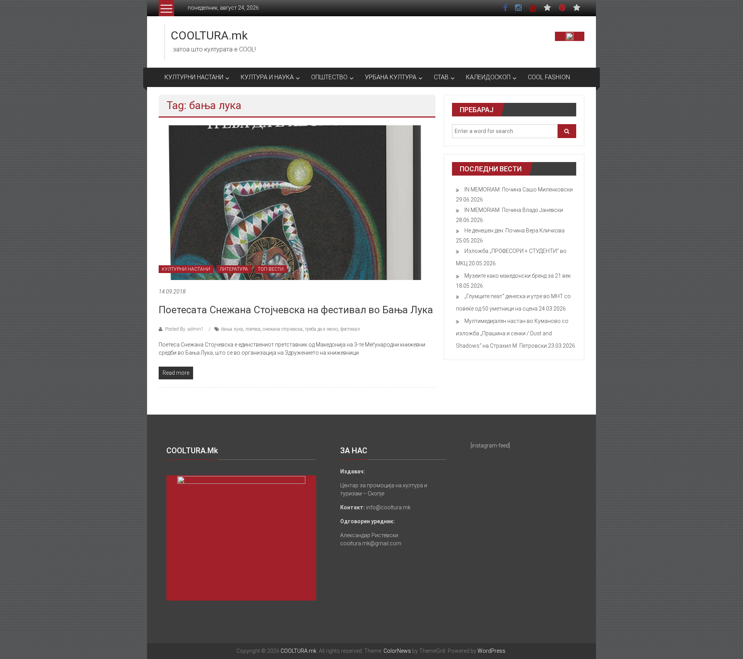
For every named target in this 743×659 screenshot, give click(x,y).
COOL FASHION (549, 77)
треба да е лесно (321, 329)
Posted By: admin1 (184, 329)
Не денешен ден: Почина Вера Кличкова (514, 230)
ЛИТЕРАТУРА (234, 269)
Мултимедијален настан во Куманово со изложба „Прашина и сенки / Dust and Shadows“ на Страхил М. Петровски (512, 333)
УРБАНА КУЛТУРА (390, 77)
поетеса (252, 329)
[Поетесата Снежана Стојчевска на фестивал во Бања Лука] (297, 202)
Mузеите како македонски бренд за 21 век (517, 276)
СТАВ (441, 77)
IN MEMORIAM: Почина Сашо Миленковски (518, 189)
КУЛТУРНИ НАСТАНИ (193, 77)
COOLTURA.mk (209, 35)
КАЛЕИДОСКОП (488, 77)
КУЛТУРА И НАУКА (267, 77)
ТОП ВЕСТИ (271, 269)
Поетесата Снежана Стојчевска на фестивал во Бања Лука (296, 310)
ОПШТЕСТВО (329, 77)
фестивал (350, 329)
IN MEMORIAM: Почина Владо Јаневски (513, 210)
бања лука (232, 329)
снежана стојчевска (283, 329)
